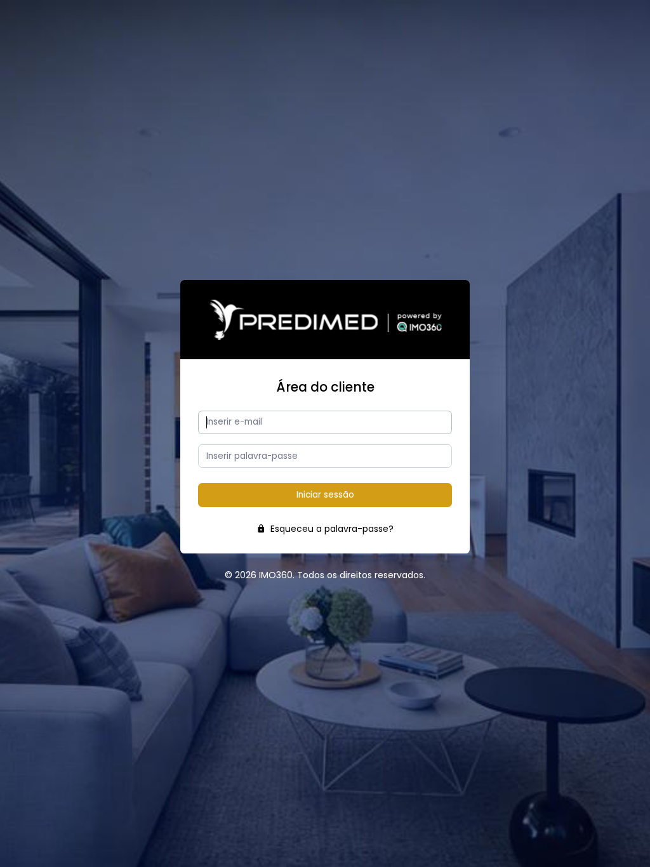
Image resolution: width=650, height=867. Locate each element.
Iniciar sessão (325, 495)
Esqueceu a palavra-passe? (331, 528)
